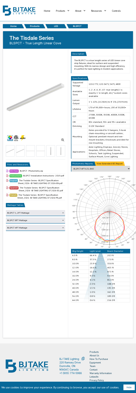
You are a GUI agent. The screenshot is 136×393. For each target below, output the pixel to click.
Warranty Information (101, 373)
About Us (94, 355)
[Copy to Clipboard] (83, 358)
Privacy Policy (97, 380)
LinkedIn (94, 376)
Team (92, 366)
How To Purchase (99, 359)
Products (94, 352)
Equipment (95, 362)
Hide (129, 387)
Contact (93, 369)
